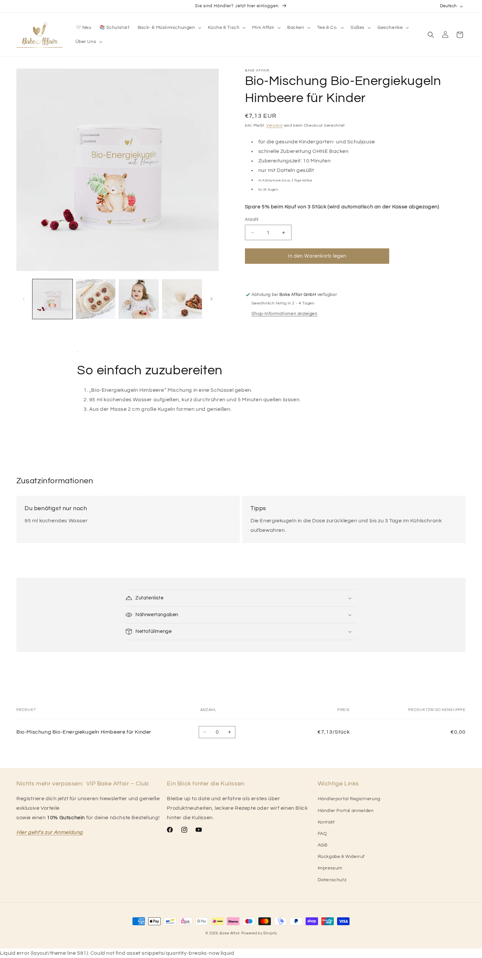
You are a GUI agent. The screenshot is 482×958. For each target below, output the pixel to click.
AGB (323, 845)
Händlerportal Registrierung (349, 799)
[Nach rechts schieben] (211, 299)
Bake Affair (230, 933)
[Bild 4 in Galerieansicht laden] (182, 299)
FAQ (322, 833)
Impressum (330, 868)
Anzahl (252, 219)
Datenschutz (332, 880)
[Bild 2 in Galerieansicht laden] (96, 299)
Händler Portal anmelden (346, 810)
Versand (274, 125)
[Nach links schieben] (23, 299)
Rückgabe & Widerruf (341, 856)
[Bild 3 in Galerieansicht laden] (139, 299)
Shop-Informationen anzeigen (284, 313)
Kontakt (326, 822)
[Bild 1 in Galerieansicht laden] (52, 299)
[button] (169, 27)
